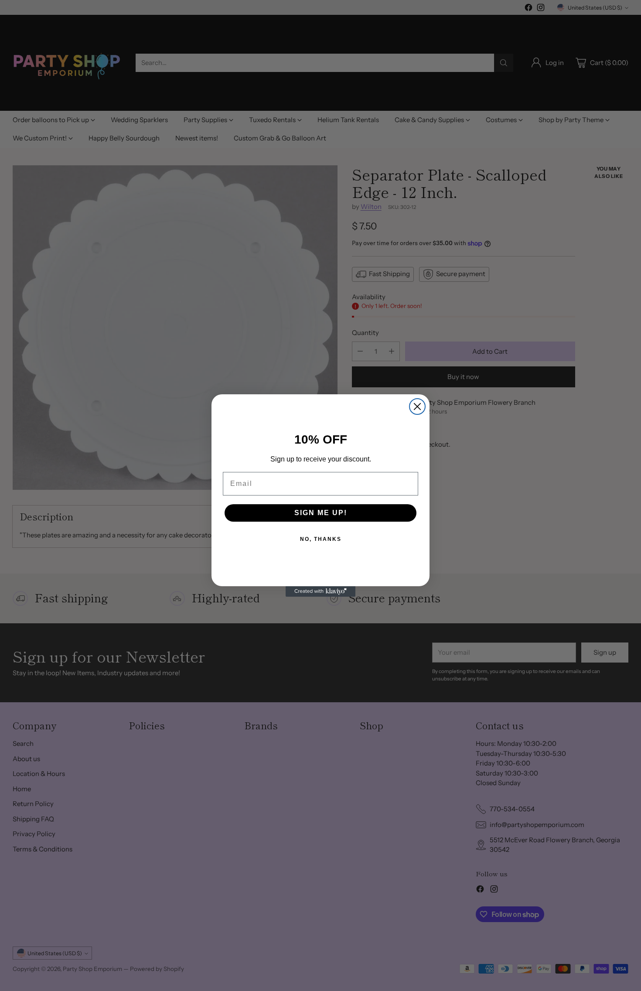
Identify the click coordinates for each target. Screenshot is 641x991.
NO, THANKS (320, 539)
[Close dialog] (417, 406)
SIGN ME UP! (320, 512)
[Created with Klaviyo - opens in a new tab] (320, 591)
